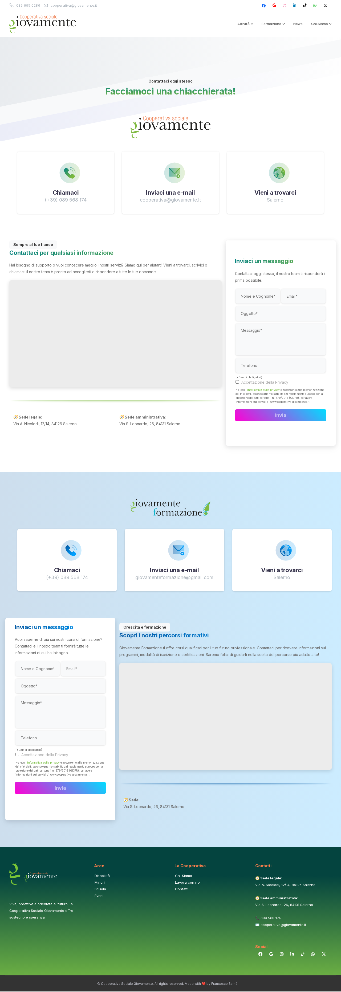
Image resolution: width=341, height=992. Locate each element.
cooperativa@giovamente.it (283, 925)
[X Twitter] (325, 5)
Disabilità (102, 876)
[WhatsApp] (315, 5)
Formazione (271, 23)
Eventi (100, 895)
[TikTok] (305, 5)
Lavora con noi (188, 882)
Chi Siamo (319, 23)
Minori (100, 882)
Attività (243, 23)
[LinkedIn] (294, 5)
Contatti (181, 889)
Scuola (100, 889)
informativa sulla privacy (263, 389)
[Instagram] (284, 5)
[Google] (274, 5)
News (298, 23)
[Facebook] (264, 5)
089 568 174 (271, 918)
